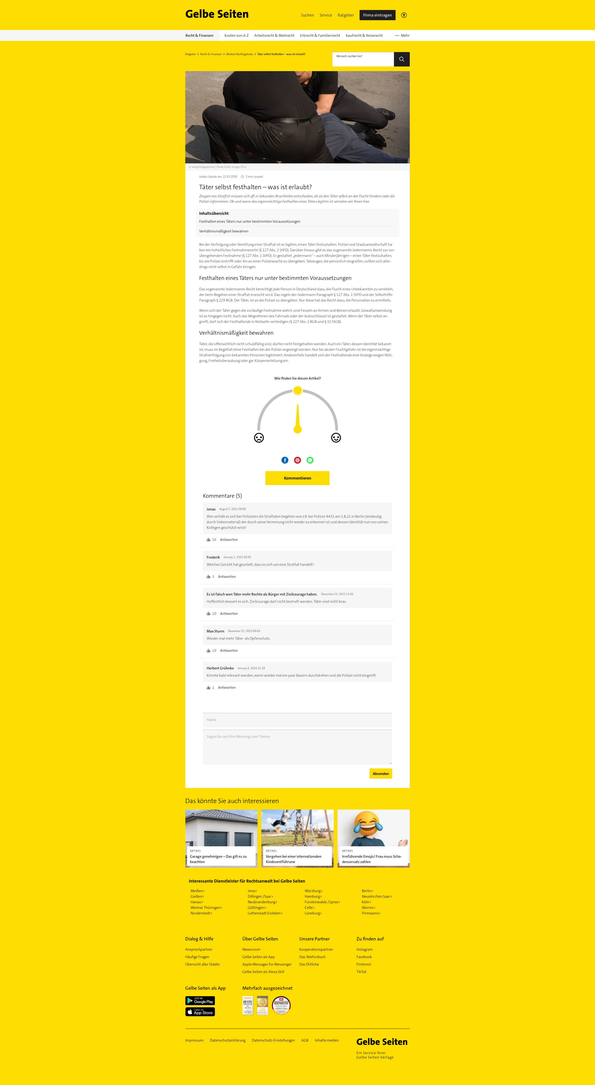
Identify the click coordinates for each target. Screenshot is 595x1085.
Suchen (307, 15)
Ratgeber (346, 15)
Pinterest (364, 964)
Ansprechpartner (198, 949)
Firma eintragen (377, 15)
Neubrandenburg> (262, 902)
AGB (304, 1040)
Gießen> (197, 896)
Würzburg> (314, 890)
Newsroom (251, 949)
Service (326, 15)
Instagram (365, 949)
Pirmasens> (371, 913)
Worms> (369, 907)
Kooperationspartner (316, 949)
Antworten (229, 539)
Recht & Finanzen (211, 54)
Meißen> (198, 890)
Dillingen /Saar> (260, 896)
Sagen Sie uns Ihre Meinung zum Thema (238, 736)
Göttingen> (257, 907)
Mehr (402, 37)
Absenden (381, 773)
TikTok (362, 971)
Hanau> (197, 902)
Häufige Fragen (197, 956)
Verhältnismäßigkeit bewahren (223, 231)
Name (211, 719)
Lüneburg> (313, 913)
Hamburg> (313, 896)
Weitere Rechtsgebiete (239, 54)
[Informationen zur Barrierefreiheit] (404, 15)
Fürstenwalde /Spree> (322, 902)
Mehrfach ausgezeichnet (267, 988)
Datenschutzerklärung (227, 1040)
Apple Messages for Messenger (267, 964)
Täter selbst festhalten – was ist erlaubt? (281, 54)
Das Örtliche (309, 964)
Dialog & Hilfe (199, 938)
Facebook (364, 956)
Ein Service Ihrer (375, 1055)
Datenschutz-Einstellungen (273, 1040)
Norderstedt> (201, 913)
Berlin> (367, 890)
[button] (307, 15)
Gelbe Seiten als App (258, 956)
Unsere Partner (314, 938)
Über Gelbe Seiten (260, 938)
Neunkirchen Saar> (377, 896)
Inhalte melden (327, 1040)
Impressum (194, 1040)
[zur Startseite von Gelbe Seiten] (383, 1041)
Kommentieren (297, 478)
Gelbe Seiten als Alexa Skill (263, 971)
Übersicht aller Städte (202, 964)
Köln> (366, 902)
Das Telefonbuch (312, 956)
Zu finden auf (370, 938)
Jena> (252, 890)
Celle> (310, 907)
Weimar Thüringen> (206, 907)
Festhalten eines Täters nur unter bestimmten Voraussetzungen (249, 221)
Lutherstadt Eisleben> (265, 913)
